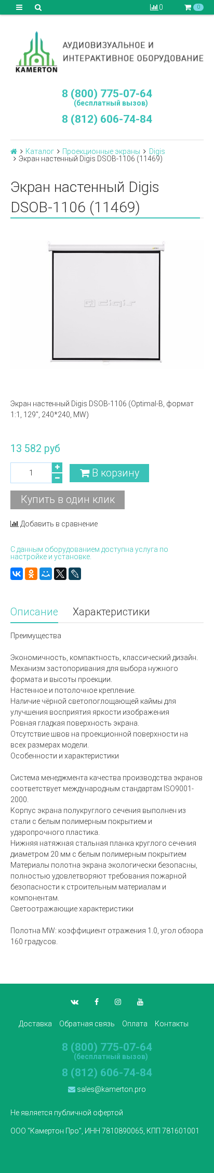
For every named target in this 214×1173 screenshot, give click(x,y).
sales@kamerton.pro (110, 1089)
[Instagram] (118, 1002)
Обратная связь (87, 1024)
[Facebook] (96, 1002)
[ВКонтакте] (16, 574)
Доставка (35, 1024)
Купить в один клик (68, 500)
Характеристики (111, 612)
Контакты (172, 1024)
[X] (60, 574)
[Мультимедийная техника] (107, 51)
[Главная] (13, 151)
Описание (34, 612)
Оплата (135, 1024)
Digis (157, 151)
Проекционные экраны (101, 151)
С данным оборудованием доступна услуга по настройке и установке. (89, 553)
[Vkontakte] (74, 1002)
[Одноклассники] (31, 574)
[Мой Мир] (45, 574)
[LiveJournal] (75, 574)
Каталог (39, 151)
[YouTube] (140, 1002)
